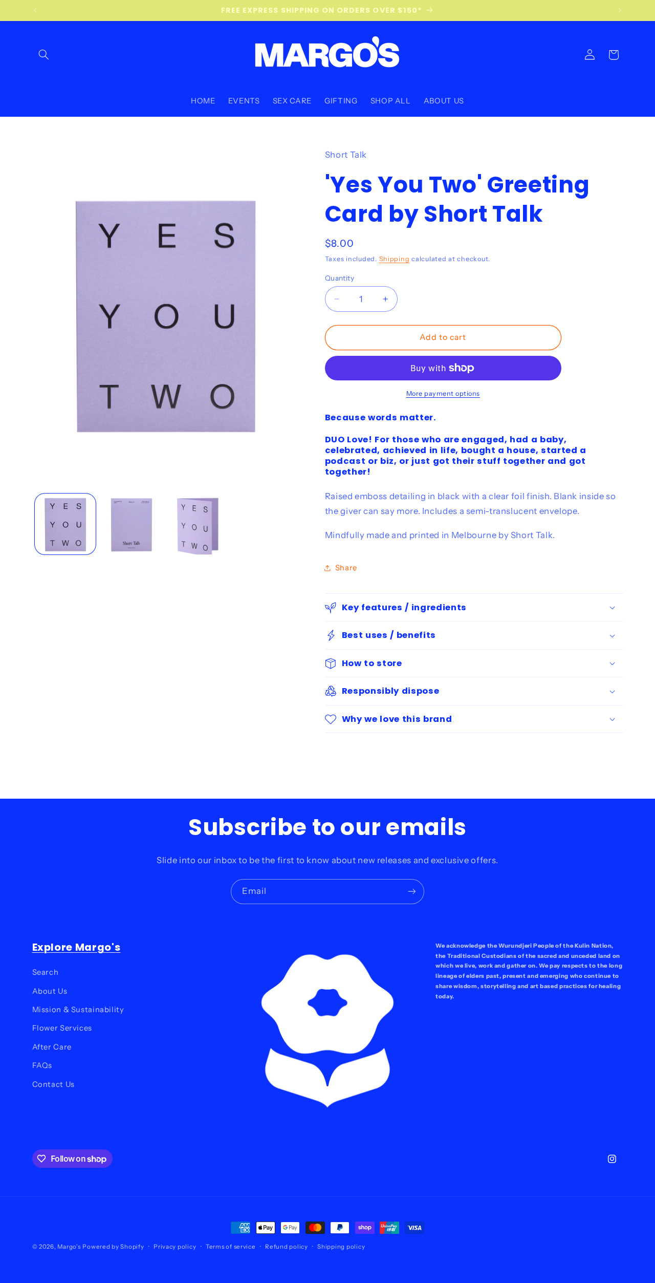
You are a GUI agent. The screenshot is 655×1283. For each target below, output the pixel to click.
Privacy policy (175, 1246)
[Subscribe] (412, 891)
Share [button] (346, 567)
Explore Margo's (76, 947)
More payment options (443, 393)
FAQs (42, 1065)
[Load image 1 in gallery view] (65, 524)
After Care (52, 1047)
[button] (44, 55)
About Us (50, 991)
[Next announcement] (619, 10)
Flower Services (62, 1028)
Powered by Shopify (113, 1246)
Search (45, 972)
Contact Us (53, 1084)
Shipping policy (341, 1246)
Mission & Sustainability (78, 1009)
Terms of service (231, 1246)
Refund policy (286, 1246)
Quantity (339, 278)
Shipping (394, 259)
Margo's (68, 1246)
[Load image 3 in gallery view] (197, 524)
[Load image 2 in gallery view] (131, 524)
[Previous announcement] (35, 10)
